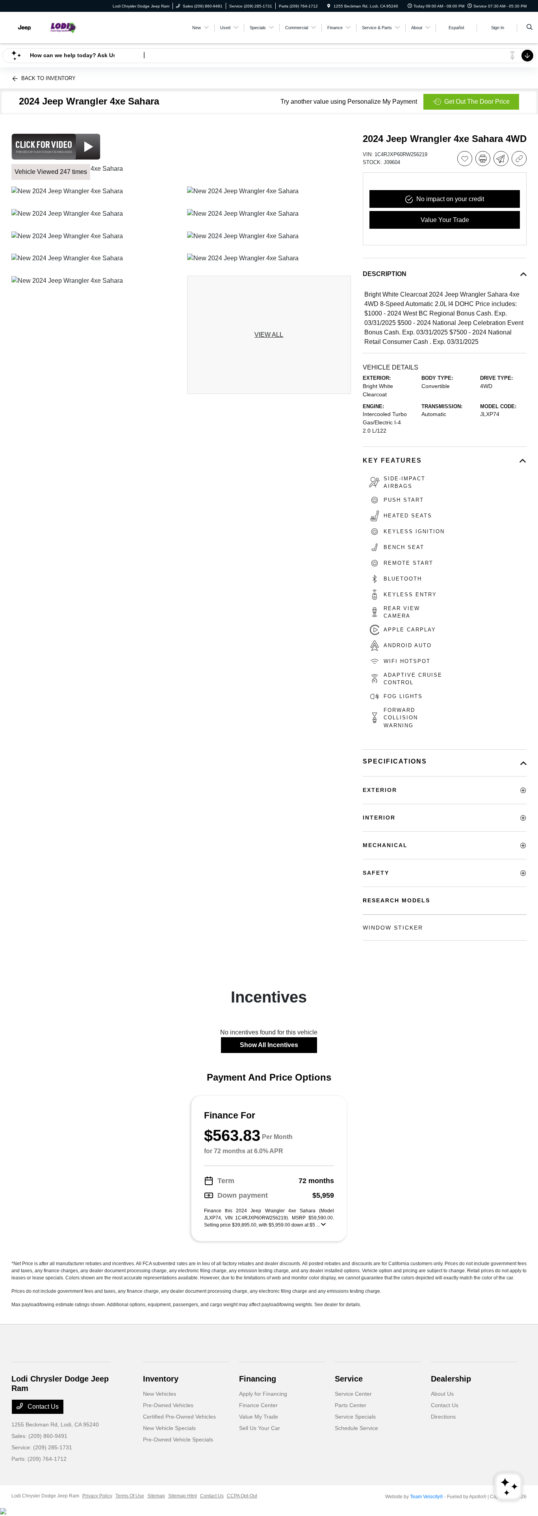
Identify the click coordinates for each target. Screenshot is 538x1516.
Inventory (160, 1378)
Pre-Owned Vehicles (168, 1405)
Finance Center (258, 1405)
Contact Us (42, 1406)
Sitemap (156, 1496)
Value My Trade (258, 1416)
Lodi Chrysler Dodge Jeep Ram (45, 1496)
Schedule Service (356, 1428)
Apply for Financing (263, 1394)
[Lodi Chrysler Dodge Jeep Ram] (47, 27)
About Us (442, 1394)
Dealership (451, 1378)
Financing (257, 1378)
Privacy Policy (97, 1496)
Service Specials (355, 1416)
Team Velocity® (426, 1496)
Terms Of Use (129, 1496)
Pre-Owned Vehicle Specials (178, 1439)
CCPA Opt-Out (242, 1496)
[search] (529, 27)
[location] (328, 6)
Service (349, 1378)
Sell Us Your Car (259, 1428)
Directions (443, 1416)
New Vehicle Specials (169, 1428)
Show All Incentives (269, 1045)
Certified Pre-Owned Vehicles (179, 1416)
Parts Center (350, 1405)
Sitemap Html (182, 1496)
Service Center (353, 1394)
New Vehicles (159, 1394)
